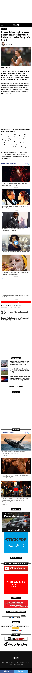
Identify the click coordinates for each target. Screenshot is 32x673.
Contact (17, 662)
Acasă (3, 662)
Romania (19, 305)
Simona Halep (6, 307)
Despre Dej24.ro (9, 662)
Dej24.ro (12, 305)
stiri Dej (13, 307)
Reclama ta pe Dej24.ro (25, 662)
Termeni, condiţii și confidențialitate (17, 664)
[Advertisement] (16, 11)
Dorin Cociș (10, 44)
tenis (18, 307)
